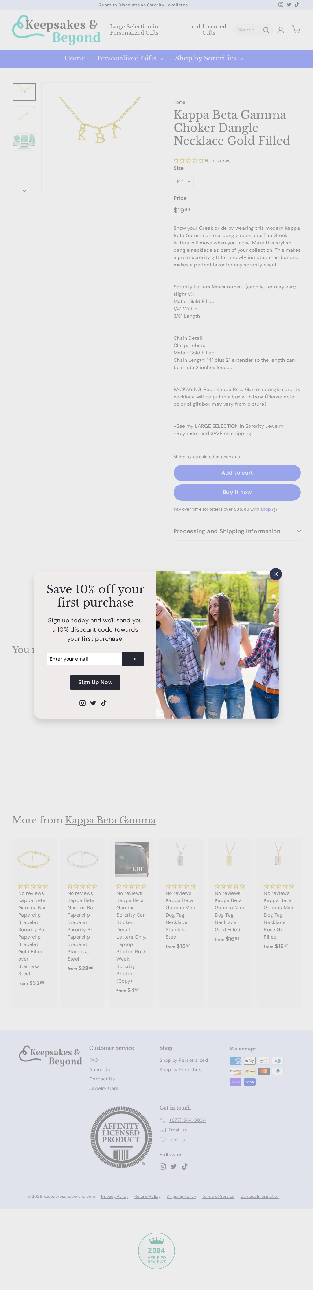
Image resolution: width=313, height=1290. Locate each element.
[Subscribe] (133, 659)
